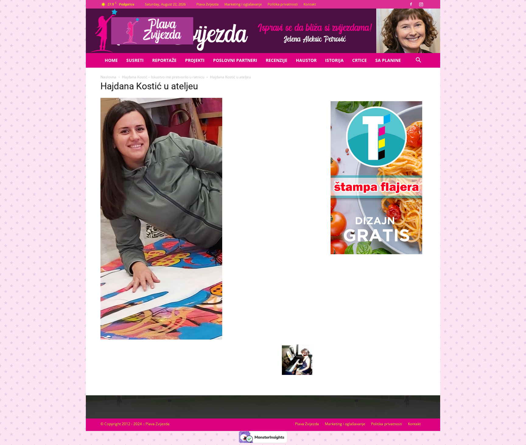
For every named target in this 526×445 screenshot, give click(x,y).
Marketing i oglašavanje (243, 4)
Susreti (135, 60)
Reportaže (164, 60)
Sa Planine (388, 60)
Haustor (306, 60)
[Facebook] (411, 4)
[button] (418, 61)
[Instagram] (421, 4)
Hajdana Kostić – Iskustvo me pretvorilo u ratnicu (163, 77)
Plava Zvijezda (207, 4)
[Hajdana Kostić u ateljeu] (161, 338)
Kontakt (309, 4)
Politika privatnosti (283, 4)
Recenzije (276, 60)
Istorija (334, 60)
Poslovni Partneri (235, 60)
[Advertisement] (376, 306)
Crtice (359, 60)
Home (111, 60)
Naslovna (108, 77)
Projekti (195, 60)
